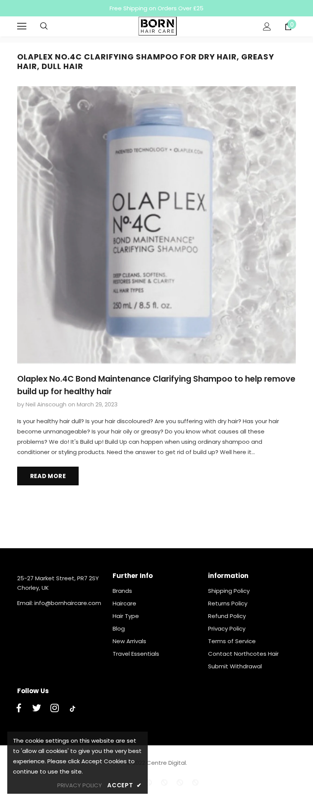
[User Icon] (267, 26)
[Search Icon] (51, 26)
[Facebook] (19, 709)
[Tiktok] (72, 709)
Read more (48, 476)
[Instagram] (54, 709)
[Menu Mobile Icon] (21, 26)
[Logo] (158, 26)
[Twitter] (37, 709)
